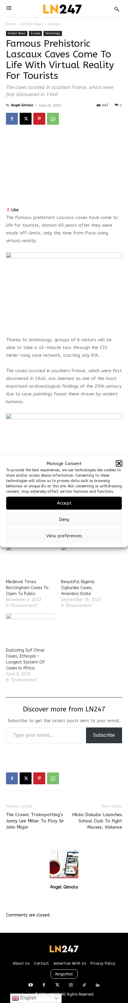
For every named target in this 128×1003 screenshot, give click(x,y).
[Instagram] (70, 985)
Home (10, 24)
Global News (32, 24)
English (27, 997)
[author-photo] (64, 878)
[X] (26, 119)
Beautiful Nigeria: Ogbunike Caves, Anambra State (78, 587)
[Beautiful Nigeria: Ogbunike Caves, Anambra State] (85, 559)
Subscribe (104, 735)
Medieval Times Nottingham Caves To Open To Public (27, 587)
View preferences (64, 536)
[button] (119, 464)
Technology (52, 33)
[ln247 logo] (61, 8)
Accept (64, 503)
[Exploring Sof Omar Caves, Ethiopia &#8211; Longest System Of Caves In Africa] (30, 627)
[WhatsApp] (53, 119)
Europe (54, 24)
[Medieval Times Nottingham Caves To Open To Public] (30, 559)
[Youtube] (30, 985)
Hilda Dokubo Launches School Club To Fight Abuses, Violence (97, 821)
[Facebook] (12, 119)
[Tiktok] (84, 985)
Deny (64, 519)
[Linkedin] (97, 985)
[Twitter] (57, 985)
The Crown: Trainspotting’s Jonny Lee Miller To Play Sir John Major (35, 821)
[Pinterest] (39, 119)
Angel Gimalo (22, 105)
